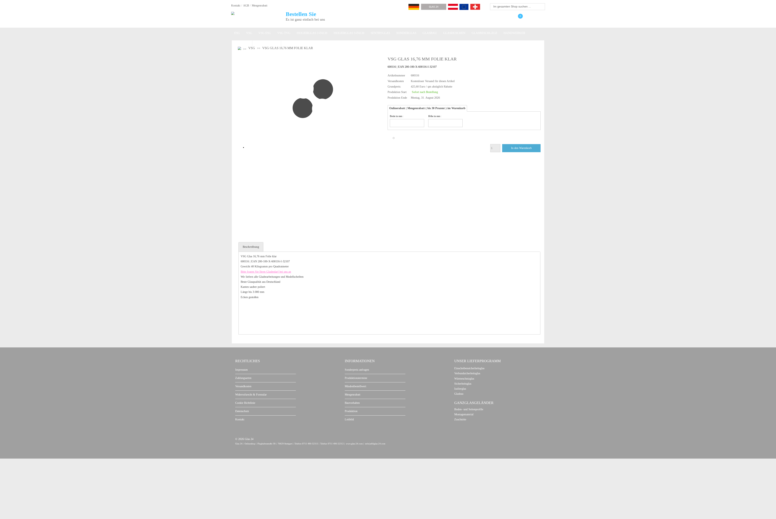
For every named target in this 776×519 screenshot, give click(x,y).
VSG (249, 33)
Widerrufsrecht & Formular (251, 394)
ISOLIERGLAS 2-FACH (312, 33)
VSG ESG (264, 33)
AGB (246, 5)
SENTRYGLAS (380, 33)
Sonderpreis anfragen (357, 369)
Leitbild (349, 419)
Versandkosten (243, 386)
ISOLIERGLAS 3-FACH (349, 33)
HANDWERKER (514, 33)
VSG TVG (283, 33)
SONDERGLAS (406, 33)
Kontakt (235, 5)
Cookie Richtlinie (245, 402)
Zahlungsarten (243, 378)
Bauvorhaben (352, 402)
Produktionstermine (356, 378)
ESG (237, 33)
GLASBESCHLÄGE (484, 33)
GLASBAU (430, 33)
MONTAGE (241, 43)
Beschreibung (251, 246)
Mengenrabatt (259, 5)
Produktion (351, 411)
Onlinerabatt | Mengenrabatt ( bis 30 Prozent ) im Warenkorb (427, 108)
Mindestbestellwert (355, 386)
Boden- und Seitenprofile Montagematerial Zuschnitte (468, 414)
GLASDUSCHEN (454, 33)
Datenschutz (242, 411)
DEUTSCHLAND (266, 43)
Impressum (241, 369)
